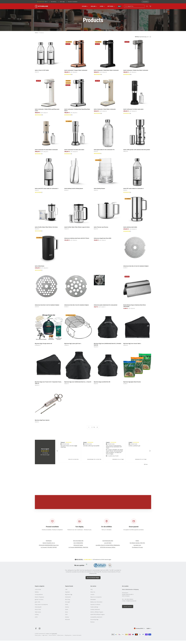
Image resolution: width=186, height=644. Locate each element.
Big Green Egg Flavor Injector (42, 420)
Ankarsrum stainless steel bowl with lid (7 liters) (76, 238)
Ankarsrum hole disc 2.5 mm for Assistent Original (135, 266)
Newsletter (93, 599)
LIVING (101, 6)
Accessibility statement (96, 617)
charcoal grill (38, 607)
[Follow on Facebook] (36, 628)
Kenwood (67, 619)
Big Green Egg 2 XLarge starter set (43, 343)
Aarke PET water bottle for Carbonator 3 (133, 188)
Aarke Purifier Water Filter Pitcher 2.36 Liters (46, 227)
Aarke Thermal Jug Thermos (101, 227)
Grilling (36, 614)
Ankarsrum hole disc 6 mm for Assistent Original (47, 305)
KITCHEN (84, 6)
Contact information (77, 635)
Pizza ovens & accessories (41, 604)
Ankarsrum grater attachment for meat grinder (105, 305)
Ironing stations (39, 594)
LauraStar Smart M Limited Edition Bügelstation (108, 545)
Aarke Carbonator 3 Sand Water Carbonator (105, 109)
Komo (66, 612)
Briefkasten (49, 540)
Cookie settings (94, 607)
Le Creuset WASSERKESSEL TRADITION (78, 547)
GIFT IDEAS (110, 6)
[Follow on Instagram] (40, 628)
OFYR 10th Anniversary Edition (107, 547)
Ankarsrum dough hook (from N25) (102, 238)
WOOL (66, 604)
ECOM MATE (54, 633)
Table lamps (38, 612)
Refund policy (60, 635)
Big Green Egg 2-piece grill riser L (72, 343)
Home (36, 32)
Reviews (92, 622)
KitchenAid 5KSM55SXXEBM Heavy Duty (49, 545)
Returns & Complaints (95, 597)
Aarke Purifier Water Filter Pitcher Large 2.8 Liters (77, 227)
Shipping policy (68, 635)
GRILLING (93, 6)
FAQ (91, 589)
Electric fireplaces (39, 597)
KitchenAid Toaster (78, 545)
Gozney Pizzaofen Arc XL (49, 542)
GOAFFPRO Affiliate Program (97, 614)
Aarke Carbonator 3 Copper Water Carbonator (75, 70)
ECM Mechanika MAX (108, 540)
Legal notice (44, 635)
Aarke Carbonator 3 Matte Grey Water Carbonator (135, 70)
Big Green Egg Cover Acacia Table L (132, 343)
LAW (66, 589)
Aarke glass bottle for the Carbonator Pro (104, 149)
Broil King (67, 599)
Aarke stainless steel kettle (130, 227)
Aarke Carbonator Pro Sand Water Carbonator (46, 149)
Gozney (67, 607)
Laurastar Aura (137, 545)
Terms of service (52, 635)
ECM (66, 614)
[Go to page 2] (97, 427)
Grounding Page (94, 619)
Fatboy (137, 540)
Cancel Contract (128, 606)
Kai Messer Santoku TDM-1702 (137, 542)
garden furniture (39, 599)
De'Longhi (67, 602)
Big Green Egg (68, 594)
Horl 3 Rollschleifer (78, 542)
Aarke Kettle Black (39, 266)
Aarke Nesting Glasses (99, 188)
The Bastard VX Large (137, 547)
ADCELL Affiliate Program (96, 612)
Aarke (66, 609)
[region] (103, 450)
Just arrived (38, 589)
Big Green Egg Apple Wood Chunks (132, 381)
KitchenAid (68, 597)
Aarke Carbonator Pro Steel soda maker (74, 149)
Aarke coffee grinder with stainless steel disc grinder (136, 149)
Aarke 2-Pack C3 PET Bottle (42, 70)
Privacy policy (38, 635)
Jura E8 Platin (107, 542)
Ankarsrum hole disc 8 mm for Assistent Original (76, 305)
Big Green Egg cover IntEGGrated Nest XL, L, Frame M (77, 381)
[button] (57, 451)
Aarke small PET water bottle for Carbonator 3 (46, 188)
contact (92, 594)
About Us (92, 592)
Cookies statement (95, 609)
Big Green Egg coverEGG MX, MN (102, 381)
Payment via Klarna (95, 604)
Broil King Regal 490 (78, 540)
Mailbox (37, 592)
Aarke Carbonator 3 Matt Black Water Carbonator (106, 70)
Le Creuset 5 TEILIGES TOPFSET (49, 547)
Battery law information (96, 602)
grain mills (37, 602)
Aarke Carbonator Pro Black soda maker (133, 109)
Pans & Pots (38, 609)
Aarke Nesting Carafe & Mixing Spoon (73, 188)
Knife (36, 617)
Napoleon (67, 592)
